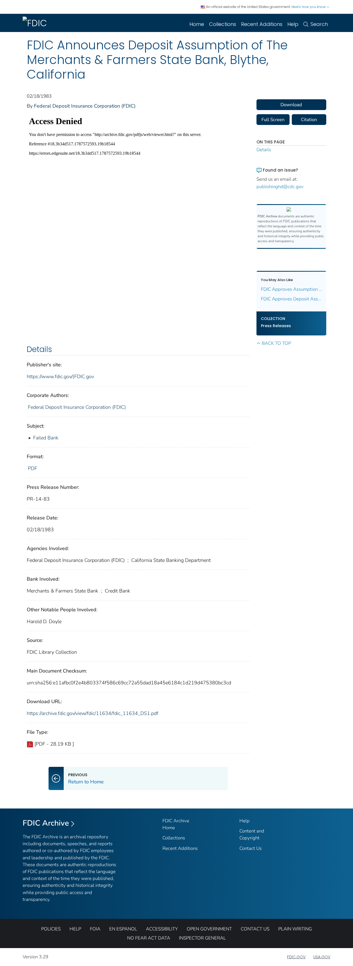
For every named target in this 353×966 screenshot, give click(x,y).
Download (291, 105)
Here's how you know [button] (309, 6)
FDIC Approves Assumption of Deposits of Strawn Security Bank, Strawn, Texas (291, 289)
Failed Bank (45, 437)
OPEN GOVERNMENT (209, 929)
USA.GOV (321, 957)
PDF (32, 468)
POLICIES (51, 929)
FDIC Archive (46, 823)
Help (292, 24)
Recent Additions (261, 24)
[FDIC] (36, 23)
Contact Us (250, 848)
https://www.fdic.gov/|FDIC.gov (60, 376)
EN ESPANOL (123, 929)
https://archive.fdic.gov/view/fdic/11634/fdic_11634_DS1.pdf (92, 713)
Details (263, 149)
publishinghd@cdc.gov (280, 186)
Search (319, 24)
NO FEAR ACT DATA (148, 938)
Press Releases (276, 326)
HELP (75, 929)
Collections (222, 24)
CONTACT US (255, 929)
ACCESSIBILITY (162, 929)
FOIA (95, 929)
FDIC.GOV (296, 957)
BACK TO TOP (276, 343)
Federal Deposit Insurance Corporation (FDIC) (85, 106)
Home (196, 24)
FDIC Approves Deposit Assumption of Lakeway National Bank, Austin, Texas (291, 299)
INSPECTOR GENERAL (202, 938)
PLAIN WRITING (295, 929)
